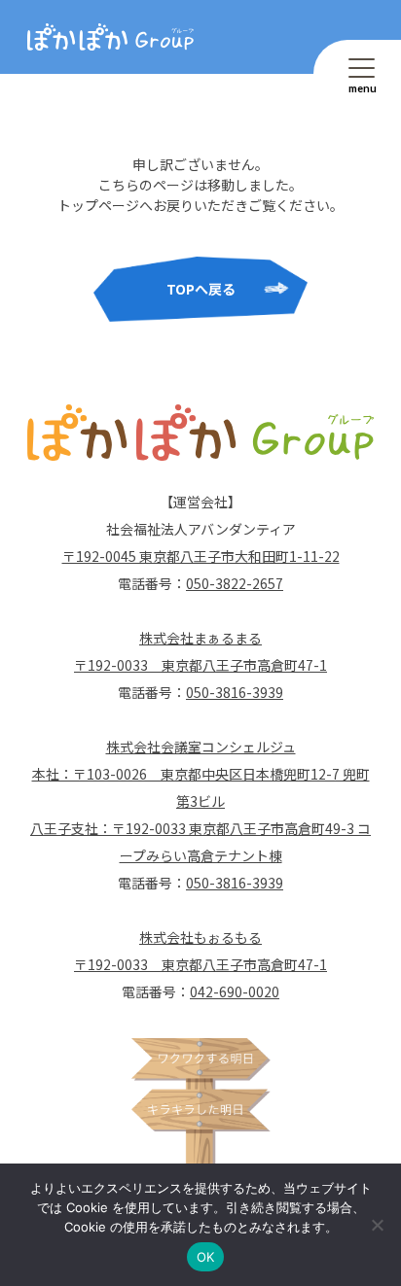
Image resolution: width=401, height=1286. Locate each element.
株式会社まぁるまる (200, 637)
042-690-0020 (234, 991)
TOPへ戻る (201, 288)
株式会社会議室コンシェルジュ (201, 746)
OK (206, 1257)
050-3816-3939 (234, 692)
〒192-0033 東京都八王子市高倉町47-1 (200, 665)
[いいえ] (376, 1224)
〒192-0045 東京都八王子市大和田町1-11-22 (201, 556)
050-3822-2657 (234, 583)
